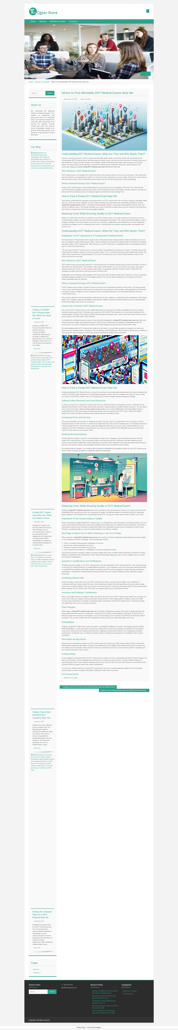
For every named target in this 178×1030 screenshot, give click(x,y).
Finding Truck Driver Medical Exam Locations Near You (41, 715)
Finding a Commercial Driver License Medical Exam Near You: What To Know (89, 687)
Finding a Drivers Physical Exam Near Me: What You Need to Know (123, 690)
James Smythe (85, 99)
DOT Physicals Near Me (70, 674)
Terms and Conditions (94, 1027)
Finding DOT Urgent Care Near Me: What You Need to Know (42, 515)
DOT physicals (128, 994)
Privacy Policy (81, 1027)
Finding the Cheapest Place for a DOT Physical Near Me (42, 915)
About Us (42, 21)
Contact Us (73, 21)
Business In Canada (57, 21)
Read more (37, 348)
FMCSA (64, 407)
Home (33, 21)
